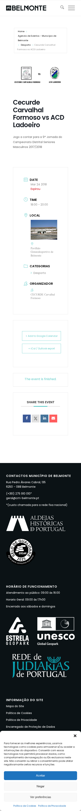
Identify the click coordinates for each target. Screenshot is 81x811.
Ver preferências (40, 797)
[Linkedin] (44, 418)
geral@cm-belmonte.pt (22, 498)
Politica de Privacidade (21, 720)
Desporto (26, 44)
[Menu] (69, 8)
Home (21, 31)
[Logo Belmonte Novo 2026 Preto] (33, 8)
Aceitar (40, 775)
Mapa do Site (15, 706)
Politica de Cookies (19, 713)
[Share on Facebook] (27, 418)
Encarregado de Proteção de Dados (30, 727)
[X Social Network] (36, 418)
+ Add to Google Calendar (42, 336)
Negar (40, 786)
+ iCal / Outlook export (41, 348)
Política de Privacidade (52, 805)
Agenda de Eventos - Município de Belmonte (37, 38)
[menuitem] (60, 8)
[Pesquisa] (60, 8)
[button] (75, 736)
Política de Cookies (24, 805)
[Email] (53, 418)
